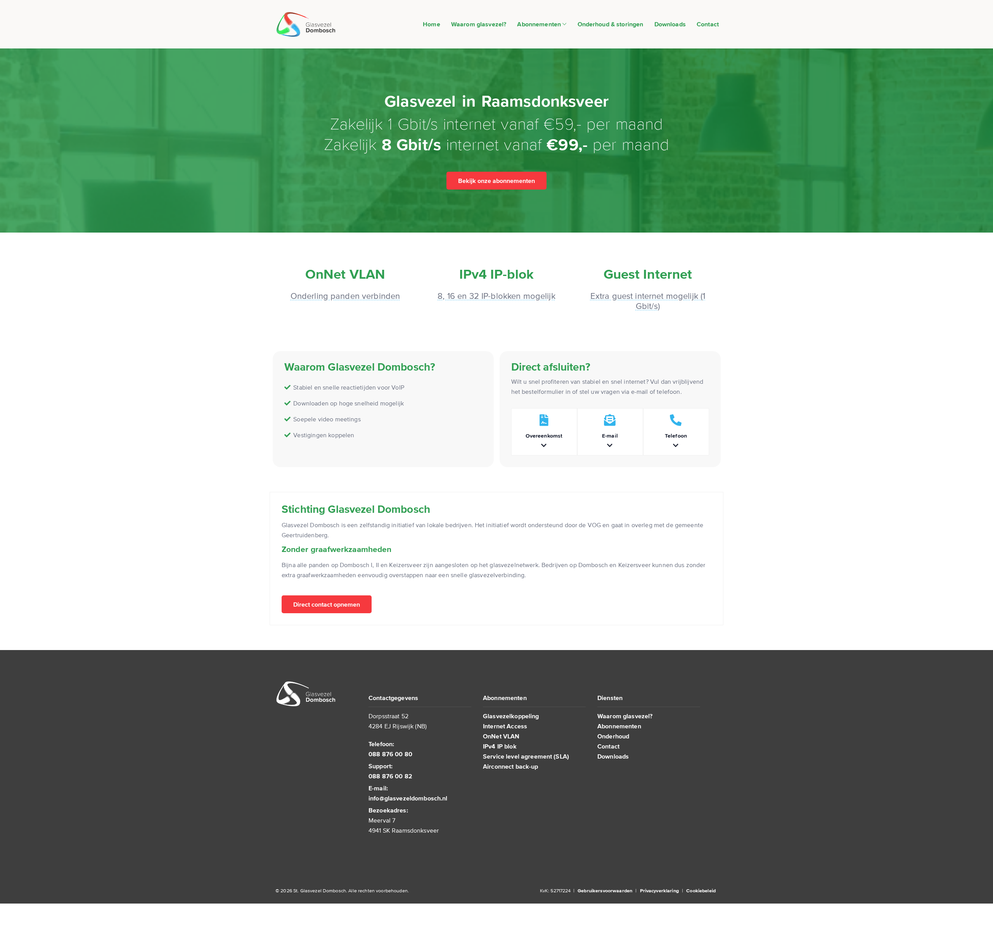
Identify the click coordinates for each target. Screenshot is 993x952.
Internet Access (505, 726)
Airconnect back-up (510, 766)
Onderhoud (613, 736)
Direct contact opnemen (326, 604)
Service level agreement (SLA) (526, 756)
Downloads (670, 24)
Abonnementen (539, 24)
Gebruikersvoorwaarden (605, 890)
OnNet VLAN (501, 736)
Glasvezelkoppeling (511, 715)
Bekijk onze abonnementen (496, 180)
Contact (708, 24)
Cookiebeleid (701, 890)
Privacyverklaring (659, 890)
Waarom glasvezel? (478, 24)
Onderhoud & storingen (611, 24)
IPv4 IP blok (500, 746)
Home (431, 24)
